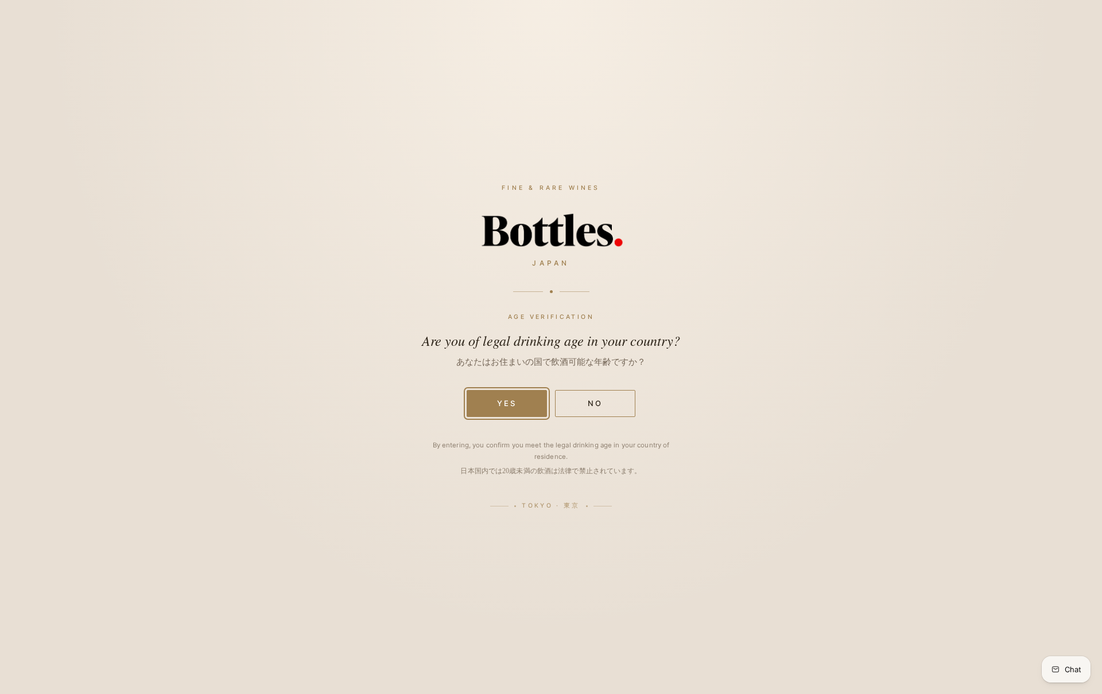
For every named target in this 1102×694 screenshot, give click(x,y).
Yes (507, 403)
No (595, 403)
